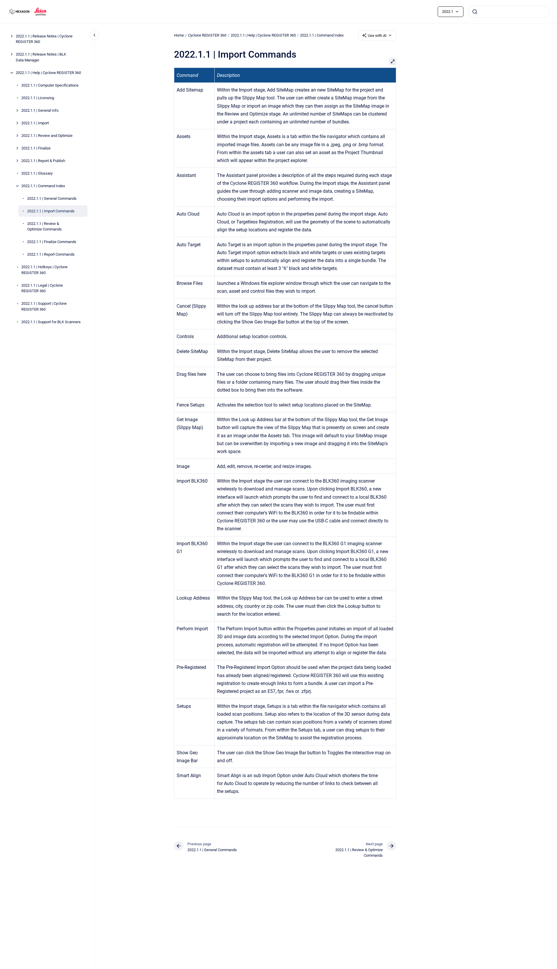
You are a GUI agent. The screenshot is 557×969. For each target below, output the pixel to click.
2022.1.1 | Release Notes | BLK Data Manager (41, 57)
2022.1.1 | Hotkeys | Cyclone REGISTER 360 (44, 270)
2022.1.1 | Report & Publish (43, 161)
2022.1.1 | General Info (39, 110)
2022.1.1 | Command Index (43, 186)
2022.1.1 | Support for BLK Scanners (51, 322)
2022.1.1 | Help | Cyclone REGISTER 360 (48, 72)
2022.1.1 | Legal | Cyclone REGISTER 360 (42, 288)
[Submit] (475, 11)
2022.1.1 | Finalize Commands (51, 242)
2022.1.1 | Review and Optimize (47, 135)
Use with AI (377, 35)
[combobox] (509, 11)
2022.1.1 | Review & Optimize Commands (44, 226)
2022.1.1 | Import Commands (51, 211)
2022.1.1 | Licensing (37, 98)
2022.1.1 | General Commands (52, 198)
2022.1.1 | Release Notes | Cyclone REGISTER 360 (44, 39)
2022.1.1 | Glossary (37, 173)
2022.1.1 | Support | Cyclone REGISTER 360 (44, 306)
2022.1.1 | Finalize (36, 148)
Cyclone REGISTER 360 (207, 35)
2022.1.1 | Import (35, 123)
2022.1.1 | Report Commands (51, 254)
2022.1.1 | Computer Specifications (50, 85)
